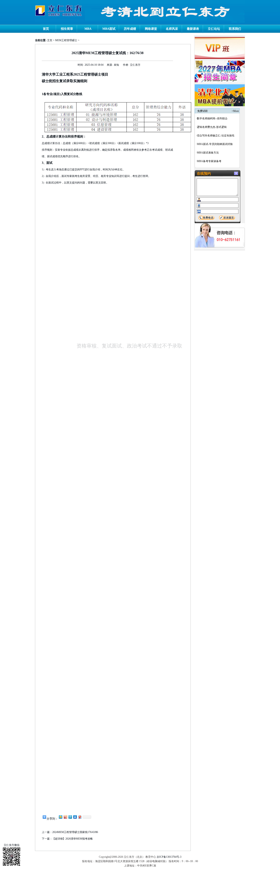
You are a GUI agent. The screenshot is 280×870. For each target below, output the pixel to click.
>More (235, 111)
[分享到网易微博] (79, 817)
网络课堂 (151, 28)
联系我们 (235, 28)
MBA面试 (109, 28)
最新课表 (193, 28)
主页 (49, 40)
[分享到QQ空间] (60, 817)
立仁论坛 (214, 28)
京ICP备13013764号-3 (169, 856)
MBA (87, 28)
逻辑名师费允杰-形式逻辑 (212, 127)
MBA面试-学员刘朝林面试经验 (215, 144)
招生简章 (67, 28)
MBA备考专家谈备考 (209, 161)
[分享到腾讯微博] (70, 817)
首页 (46, 28)
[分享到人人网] (74, 817)
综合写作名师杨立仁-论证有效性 (215, 135)
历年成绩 (130, 28)
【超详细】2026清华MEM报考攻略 (72, 838)
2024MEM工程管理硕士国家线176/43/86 (75, 832)
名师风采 (172, 28)
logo (58, 10)
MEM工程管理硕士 (66, 40)
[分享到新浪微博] (65, 817)
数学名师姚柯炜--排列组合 (212, 118)
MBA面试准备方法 (208, 152)
